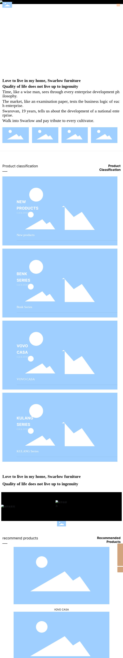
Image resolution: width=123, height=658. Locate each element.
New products (26, 235)
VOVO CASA (26, 379)
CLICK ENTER (23, 213)
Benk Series (24, 307)
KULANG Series (28, 451)
